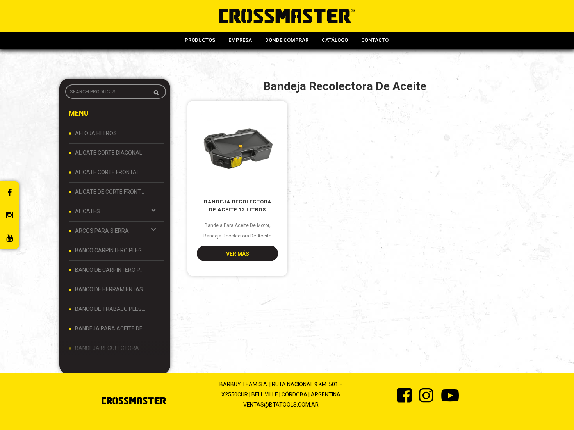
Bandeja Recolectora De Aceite (111, 348)
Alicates (87, 211)
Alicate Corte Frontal (107, 172)
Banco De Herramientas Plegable (111, 289)
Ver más (237, 254)
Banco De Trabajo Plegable (111, 309)
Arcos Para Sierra (102, 231)
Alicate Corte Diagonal (108, 153)
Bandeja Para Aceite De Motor (111, 328)
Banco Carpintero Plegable (111, 250)
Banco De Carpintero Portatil (111, 270)
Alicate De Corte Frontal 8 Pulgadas (111, 192)
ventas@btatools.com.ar (281, 404)
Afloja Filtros (96, 133)
